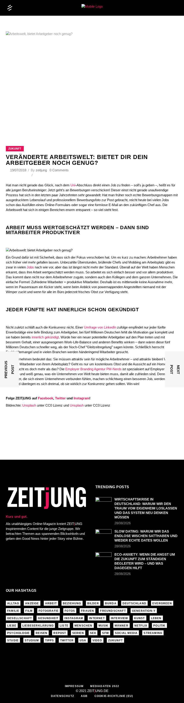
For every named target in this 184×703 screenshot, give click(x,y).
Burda (110, 603)
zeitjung (41, 170)
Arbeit (51, 603)
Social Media (126, 633)
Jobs (30, 267)
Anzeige (32, 603)
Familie (13, 610)
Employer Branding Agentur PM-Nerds (93, 369)
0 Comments (59, 170)
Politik (159, 625)
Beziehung (72, 603)
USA (83, 640)
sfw (105, 633)
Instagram (73, 618)
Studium (32, 640)
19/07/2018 (18, 170)
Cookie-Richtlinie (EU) (113, 696)
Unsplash (29, 405)
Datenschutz (62, 696)
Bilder (93, 603)
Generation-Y (144, 610)
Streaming (153, 633)
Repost (59, 633)
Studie (13, 640)
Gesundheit (48, 618)
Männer (121, 625)
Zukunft (14, 148)
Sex (93, 633)
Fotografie (49, 610)
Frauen (87, 610)
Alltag (13, 603)
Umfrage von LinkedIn (100, 327)
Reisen (41, 633)
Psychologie (18, 633)
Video (97, 640)
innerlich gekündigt (45, 337)
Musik (104, 625)
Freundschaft (113, 610)
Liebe (11, 625)
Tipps (49, 640)
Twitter (67, 640)
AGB (84, 696)
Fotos (70, 610)
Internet (97, 618)
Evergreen (162, 603)
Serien (78, 633)
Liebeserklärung (38, 625)
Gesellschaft (19, 618)
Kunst (139, 618)
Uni (72, 185)
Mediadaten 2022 (104, 686)
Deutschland (134, 603)
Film (29, 610)
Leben (156, 618)
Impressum (74, 686)
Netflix (140, 625)
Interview (119, 618)
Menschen (83, 625)
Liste (64, 625)
